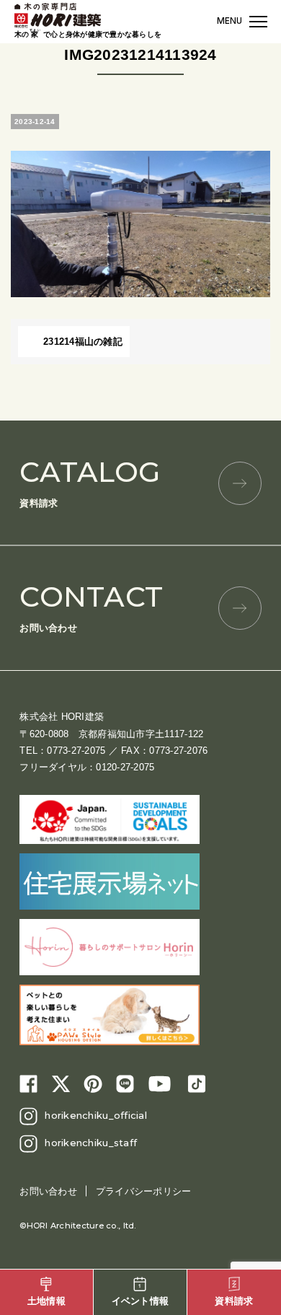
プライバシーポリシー (144, 1191)
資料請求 (89, 481)
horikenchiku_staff (91, 1142)
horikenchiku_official (95, 1115)
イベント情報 (140, 1301)
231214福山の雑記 (82, 341)
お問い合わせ (91, 606)
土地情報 (46, 1301)
